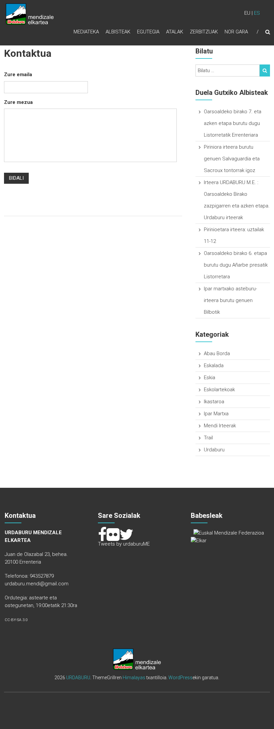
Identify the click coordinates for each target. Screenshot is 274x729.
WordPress (180, 677)
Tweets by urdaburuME (124, 544)
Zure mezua (18, 102)
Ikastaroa (214, 402)
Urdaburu (214, 450)
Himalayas (134, 677)
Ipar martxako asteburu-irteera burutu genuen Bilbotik (230, 300)
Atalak (174, 32)
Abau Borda (217, 353)
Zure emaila (18, 74)
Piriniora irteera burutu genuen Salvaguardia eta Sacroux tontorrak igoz (232, 158)
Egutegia (148, 32)
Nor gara (236, 32)
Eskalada (214, 365)
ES (257, 13)
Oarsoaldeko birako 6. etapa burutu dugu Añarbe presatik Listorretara (236, 265)
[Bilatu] (265, 70)
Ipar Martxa (216, 414)
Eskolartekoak (219, 390)
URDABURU (78, 677)
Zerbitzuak (204, 32)
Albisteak (118, 32)
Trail (208, 438)
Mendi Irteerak (220, 426)
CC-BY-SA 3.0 (16, 620)
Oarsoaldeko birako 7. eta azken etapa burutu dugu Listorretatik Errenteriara (232, 123)
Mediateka (86, 32)
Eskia (209, 378)
